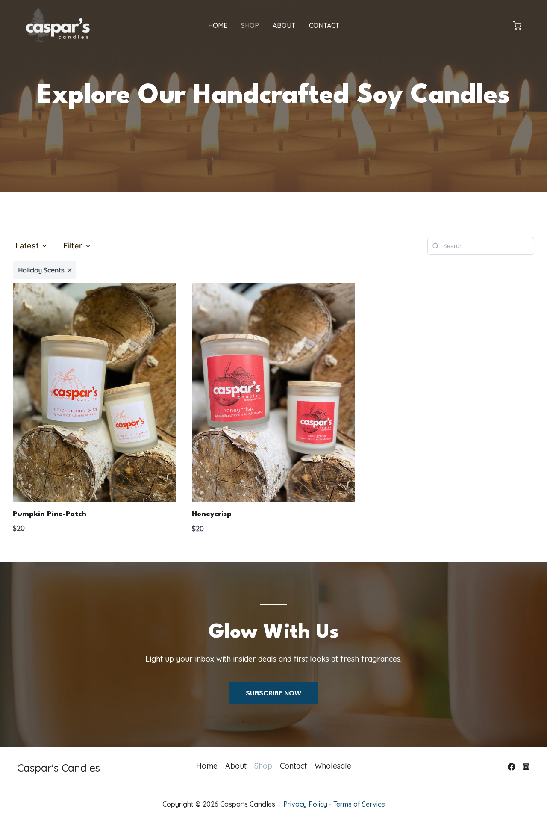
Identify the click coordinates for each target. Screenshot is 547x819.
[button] (517, 26)
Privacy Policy (305, 804)
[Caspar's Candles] (58, 25)
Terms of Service (359, 804)
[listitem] (44, 270)
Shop (250, 25)
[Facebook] (511, 767)
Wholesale (333, 766)
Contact (324, 25)
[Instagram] (526, 767)
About (284, 25)
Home (217, 25)
